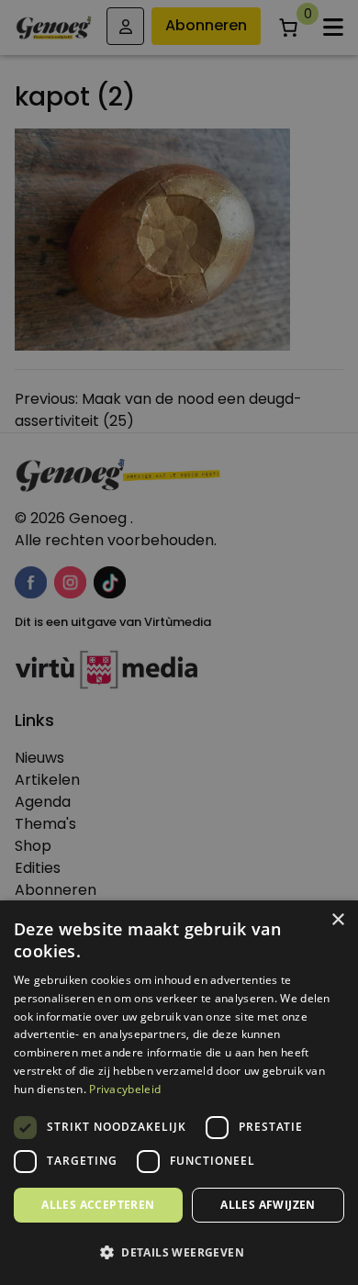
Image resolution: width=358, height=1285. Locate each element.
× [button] (337, 920)
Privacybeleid (125, 1089)
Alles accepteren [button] (97, 1204)
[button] (179, 1253)
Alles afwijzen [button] (268, 1204)
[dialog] (179, 642)
